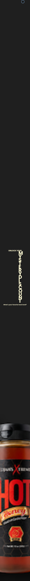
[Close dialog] (22, 1)
